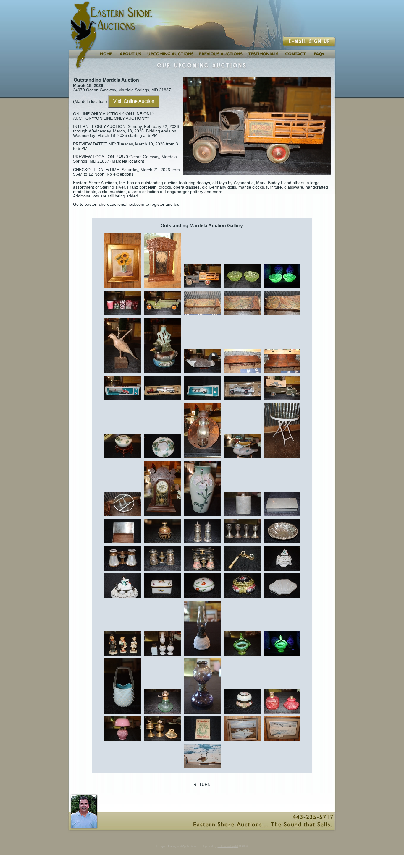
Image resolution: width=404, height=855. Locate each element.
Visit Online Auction (133, 101)
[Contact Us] (296, 57)
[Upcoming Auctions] (169, 57)
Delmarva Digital (228, 846)
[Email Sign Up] (309, 45)
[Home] (105, 57)
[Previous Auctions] (220, 57)
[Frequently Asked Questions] (323, 57)
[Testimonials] (263, 57)
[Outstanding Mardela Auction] (122, 287)
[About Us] (129, 57)
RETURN (202, 784)
